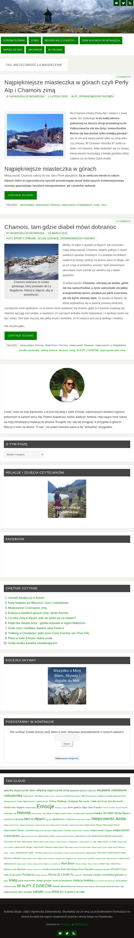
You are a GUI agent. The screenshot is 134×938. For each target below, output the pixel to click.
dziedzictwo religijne (14, 807)
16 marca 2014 (58, 233)
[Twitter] (123, 3)
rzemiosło (78, 875)
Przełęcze (28, 874)
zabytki (38, 891)
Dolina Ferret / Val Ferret (54, 796)
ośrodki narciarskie (29, 350)
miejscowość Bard (76, 825)
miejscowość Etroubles (65, 836)
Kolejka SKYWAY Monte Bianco (112, 813)
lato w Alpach (34, 819)
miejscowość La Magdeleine (76, 205)
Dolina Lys (102, 796)
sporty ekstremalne (27, 880)
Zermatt (47, 892)
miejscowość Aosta (108, 818)
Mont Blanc (68, 863)
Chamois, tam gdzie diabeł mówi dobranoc (60, 227)
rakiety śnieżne (49, 350)
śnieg (97, 205)
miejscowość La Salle (87, 842)
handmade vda (10, 813)
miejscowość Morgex (24, 847)
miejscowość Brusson (42, 831)
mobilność (56, 864)
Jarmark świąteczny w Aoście (26, 597)
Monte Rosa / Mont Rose (110, 864)
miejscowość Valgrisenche (65, 858)
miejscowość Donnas (29, 836)
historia (23, 812)
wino (86, 886)
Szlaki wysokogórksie (62, 880)
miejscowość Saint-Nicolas (74, 853)
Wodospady (100, 886)
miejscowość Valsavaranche (107, 858)
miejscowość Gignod (101, 836)
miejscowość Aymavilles (59, 825)
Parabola (66, 924)
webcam (80, 886)
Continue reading (21, 195)
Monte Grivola (93, 864)
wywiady (28, 892)
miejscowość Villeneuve (42, 864)
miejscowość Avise (27, 825)
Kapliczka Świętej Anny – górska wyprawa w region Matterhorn (47, 623)
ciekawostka (13, 795)
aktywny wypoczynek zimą (52, 790)
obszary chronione (34, 869)
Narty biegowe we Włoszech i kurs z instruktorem (38, 602)
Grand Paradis (121, 808)
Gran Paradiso (95, 807)
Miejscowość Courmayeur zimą (27, 607)
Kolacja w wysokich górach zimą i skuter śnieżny (38, 612)
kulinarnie (19, 819)
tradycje (78, 880)
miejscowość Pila (60, 847)
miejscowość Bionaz (93, 825)
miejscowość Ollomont (42, 847)
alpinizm (92, 790)
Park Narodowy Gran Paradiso (77, 869)
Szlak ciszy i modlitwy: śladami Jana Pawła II (36, 628)
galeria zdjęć (80, 807)
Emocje (39, 345)
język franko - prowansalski (73, 813)
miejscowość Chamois (47, 205)
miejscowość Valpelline (86, 858)
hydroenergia (36, 813)
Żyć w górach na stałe (72, 891)
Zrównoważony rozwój (96, 96)
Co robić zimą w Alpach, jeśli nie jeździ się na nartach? (42, 617)
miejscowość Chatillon (80, 831)
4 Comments (123, 221)
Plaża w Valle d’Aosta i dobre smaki (30, 638)
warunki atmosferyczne (64, 886)
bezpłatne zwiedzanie (112, 790)
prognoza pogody (102, 869)
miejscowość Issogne (47, 842)
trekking (89, 880)
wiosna (92, 886)
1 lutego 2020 (58, 96)
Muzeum (21, 869)
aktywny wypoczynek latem (20, 790)
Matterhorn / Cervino (56, 345)
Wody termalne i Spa (115, 886)
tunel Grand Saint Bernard (105, 881)
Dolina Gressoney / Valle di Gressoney (80, 796)
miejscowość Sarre (29, 858)
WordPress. (81, 924)
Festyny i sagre (61, 808)
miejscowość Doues (46, 836)
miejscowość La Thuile (106, 842)
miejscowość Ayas (42, 825)
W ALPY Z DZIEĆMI (88, 350)
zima (103, 205)
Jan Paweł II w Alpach (51, 813)
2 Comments (123, 77)
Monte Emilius (81, 864)
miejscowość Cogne (101, 830)
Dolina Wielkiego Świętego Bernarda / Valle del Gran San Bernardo (86, 801)
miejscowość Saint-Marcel (53, 853)
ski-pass (63, 350)
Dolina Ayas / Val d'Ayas (33, 796)
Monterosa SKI (10, 869)
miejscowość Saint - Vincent (29, 853)
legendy (48, 819)
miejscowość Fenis (83, 836)
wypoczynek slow (109, 350)
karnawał (89, 813)
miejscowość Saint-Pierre (96, 853)
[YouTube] (117, 3)
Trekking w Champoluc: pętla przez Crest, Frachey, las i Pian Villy (48, 633)
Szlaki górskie (48, 238)
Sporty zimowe (25, 238)
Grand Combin (109, 808)
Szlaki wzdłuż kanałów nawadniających (32, 643)
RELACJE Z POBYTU (61, 874)
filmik (70, 807)
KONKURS (8, 819)
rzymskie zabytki (92, 874)
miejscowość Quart (99, 847)
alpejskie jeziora (78, 790)
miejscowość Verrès (24, 864)
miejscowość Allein (83, 819)
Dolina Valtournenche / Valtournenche (33, 801)
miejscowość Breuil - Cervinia (19, 830)
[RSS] (130, 3)
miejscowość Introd (29, 842)
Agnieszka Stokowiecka (27, 96)
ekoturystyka (27, 205)
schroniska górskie (112, 874)
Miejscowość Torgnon (46, 858)
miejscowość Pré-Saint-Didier (79, 847)
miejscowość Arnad (11, 825)
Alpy (74, 96)
